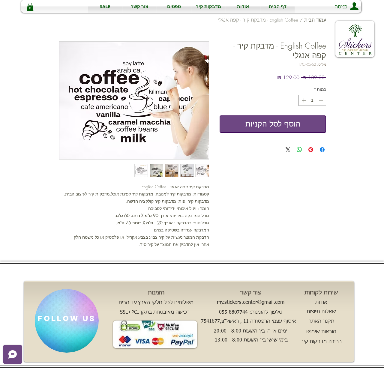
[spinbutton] (312, 100)
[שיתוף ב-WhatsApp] (299, 149)
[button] (208, 6)
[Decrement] (321, 100)
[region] (67, 321)
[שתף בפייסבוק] (322, 149)
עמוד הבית (315, 19)
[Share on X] (288, 149)
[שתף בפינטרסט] (310, 149)
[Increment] (303, 100)
